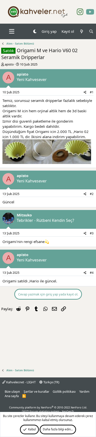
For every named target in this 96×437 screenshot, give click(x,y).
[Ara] (91, 31)
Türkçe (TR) (51, 382)
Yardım (84, 391)
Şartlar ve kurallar (36, 391)
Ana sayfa (12, 396)
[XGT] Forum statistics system (48, 411)
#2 (92, 194)
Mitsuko (24, 214)
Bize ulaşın (12, 391)
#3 (92, 233)
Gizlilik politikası (64, 391)
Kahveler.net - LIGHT (20, 382)
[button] (11, 31)
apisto (9, 64)
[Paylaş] (85, 92)
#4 (92, 273)
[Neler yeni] (81, 31)
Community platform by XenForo (48, 407)
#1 (92, 92)
